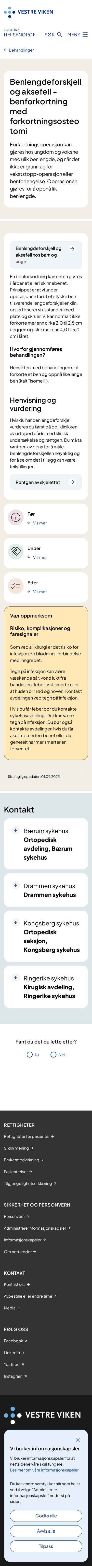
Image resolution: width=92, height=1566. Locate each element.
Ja (37, 1054)
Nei (61, 1054)
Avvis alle (46, 1531)
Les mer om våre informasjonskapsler (44, 1469)
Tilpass (46, 1546)
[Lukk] (78, 1439)
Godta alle (46, 1515)
